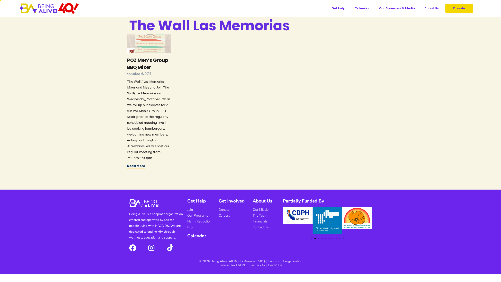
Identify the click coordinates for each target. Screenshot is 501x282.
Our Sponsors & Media (397, 8)
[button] (287, 221)
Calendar (362, 8)
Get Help (338, 8)
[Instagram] (151, 247)
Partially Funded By (303, 201)
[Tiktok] (170, 247)
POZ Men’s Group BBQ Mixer (147, 63)
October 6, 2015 (139, 73)
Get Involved (232, 201)
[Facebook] (132, 247)
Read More (136, 166)
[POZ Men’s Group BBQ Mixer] (149, 43)
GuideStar (275, 265)
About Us (431, 8)
